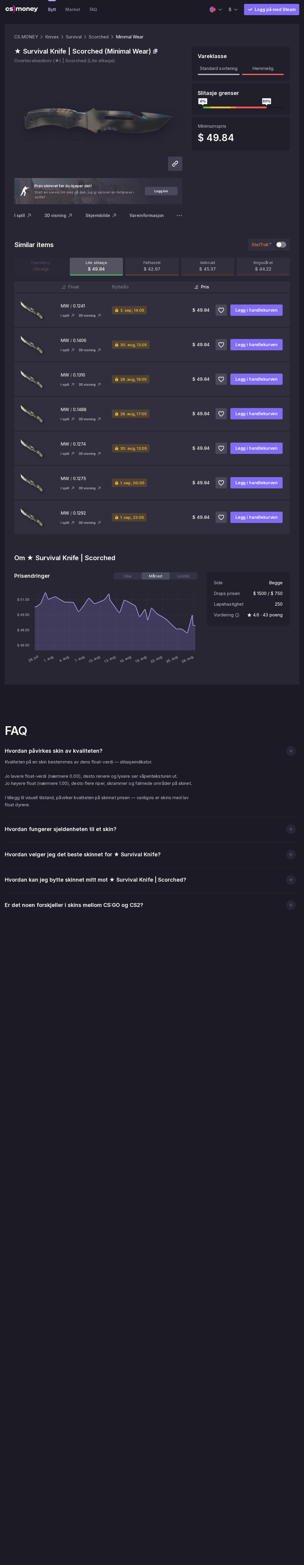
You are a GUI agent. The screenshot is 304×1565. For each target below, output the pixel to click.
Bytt (52, 9)
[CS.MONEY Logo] (22, 9)
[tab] (128, 576)
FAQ (93, 9)
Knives (52, 37)
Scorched (99, 37)
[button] (290, 750)
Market (72, 9)
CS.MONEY (26, 37)
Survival (74, 37)
